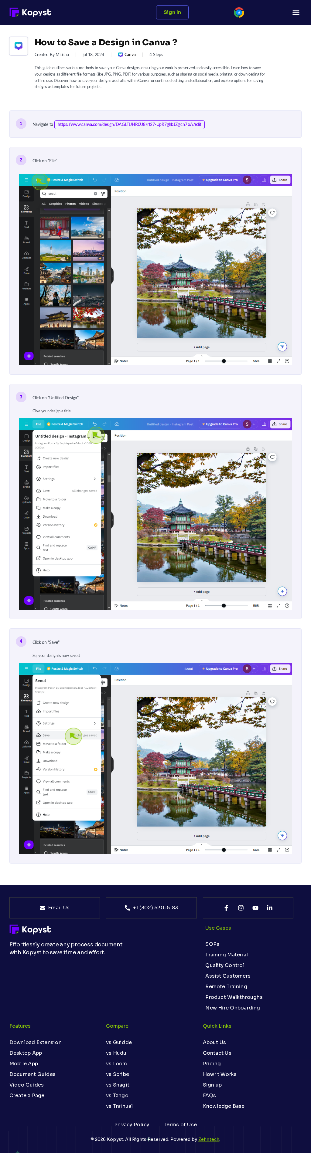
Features (20, 1026)
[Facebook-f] (226, 908)
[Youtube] (255, 908)
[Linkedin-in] (269, 908)
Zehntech (209, 1139)
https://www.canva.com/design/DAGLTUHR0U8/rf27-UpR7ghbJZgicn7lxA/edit (129, 125)
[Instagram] (241, 908)
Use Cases (218, 928)
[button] (296, 12)
